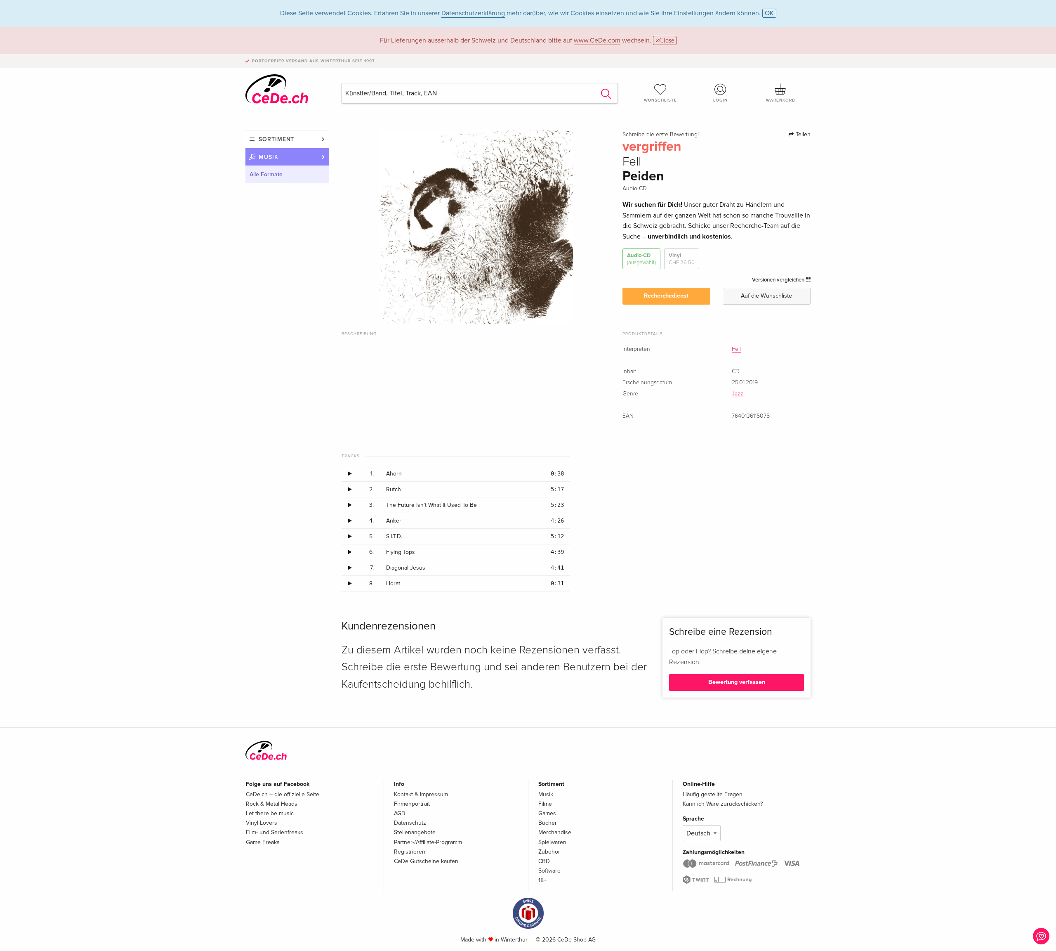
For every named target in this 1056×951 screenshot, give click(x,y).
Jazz (737, 394)
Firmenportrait (412, 803)
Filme (545, 803)
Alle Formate (266, 174)
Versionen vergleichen (779, 280)
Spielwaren (552, 842)
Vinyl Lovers (261, 822)
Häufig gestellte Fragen (712, 794)
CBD (544, 861)
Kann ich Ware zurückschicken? (723, 803)
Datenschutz (410, 822)
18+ (542, 880)
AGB (399, 813)
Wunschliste (660, 100)
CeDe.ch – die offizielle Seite (282, 794)
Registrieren (409, 851)
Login (720, 100)
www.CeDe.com (597, 40)
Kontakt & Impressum (421, 794)
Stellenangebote (415, 832)
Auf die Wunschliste (766, 295)
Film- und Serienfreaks (274, 832)
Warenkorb (780, 100)
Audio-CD (641, 258)
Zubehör (549, 851)
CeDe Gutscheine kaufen (426, 861)
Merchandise (554, 832)
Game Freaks (263, 842)
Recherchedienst (666, 295)
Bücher (547, 822)
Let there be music (270, 813)
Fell (736, 349)
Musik (268, 157)
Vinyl (682, 258)
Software (549, 870)
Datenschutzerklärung (473, 13)
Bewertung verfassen (736, 682)
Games (547, 813)
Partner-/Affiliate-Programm (428, 842)
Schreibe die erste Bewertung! (660, 134)
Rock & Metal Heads (271, 803)
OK (769, 13)
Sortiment (276, 139)
